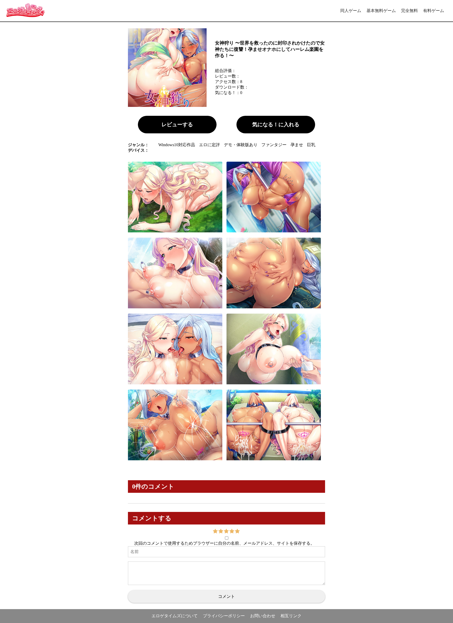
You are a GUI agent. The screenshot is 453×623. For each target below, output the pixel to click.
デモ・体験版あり (240, 145)
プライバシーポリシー (224, 616)
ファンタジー (274, 145)
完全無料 (409, 10)
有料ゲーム (433, 10)
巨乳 (311, 145)
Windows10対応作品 (176, 145)
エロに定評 (209, 145)
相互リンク (291, 616)
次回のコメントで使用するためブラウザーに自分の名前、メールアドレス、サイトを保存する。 (224, 543)
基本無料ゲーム (381, 10)
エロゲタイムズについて (175, 616)
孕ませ (296, 145)
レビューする (177, 124)
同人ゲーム (350, 10)
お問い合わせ (262, 616)
